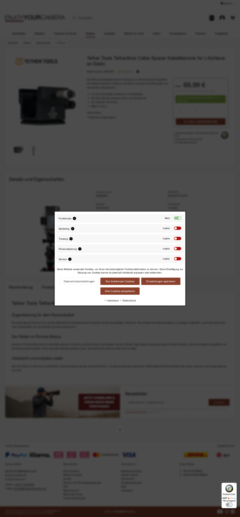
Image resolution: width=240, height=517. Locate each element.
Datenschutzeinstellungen (79, 281)
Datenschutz (129, 300)
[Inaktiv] (177, 228)
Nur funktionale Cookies (120, 281)
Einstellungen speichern (160, 281)
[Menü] (235, 485)
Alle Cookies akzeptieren (120, 291)
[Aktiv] (177, 218)
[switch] (229, 505)
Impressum (112, 300)
